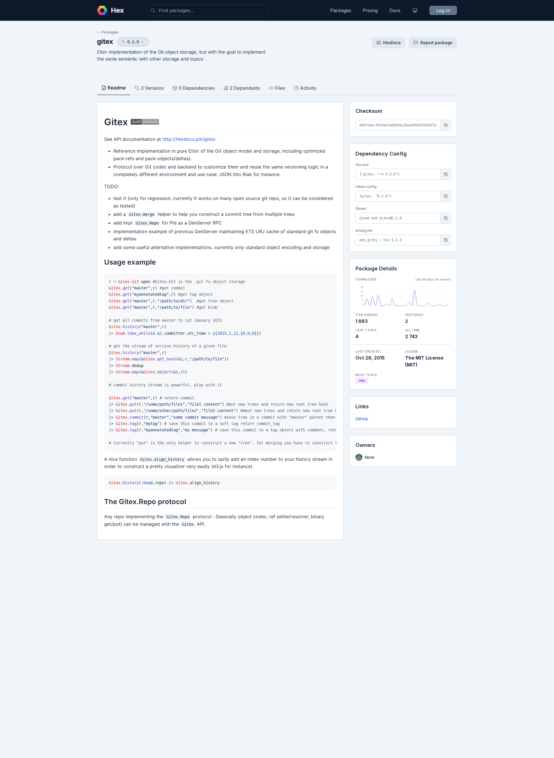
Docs (394, 10)
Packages (340, 10)
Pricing (370, 10)
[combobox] (207, 10)
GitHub (361, 418)
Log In (443, 10)
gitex (105, 41)
